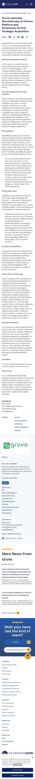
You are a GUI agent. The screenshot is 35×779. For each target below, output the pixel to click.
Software (17, 430)
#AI (3, 490)
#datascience (6, 513)
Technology (18, 424)
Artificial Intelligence (21, 427)
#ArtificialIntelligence (9, 493)
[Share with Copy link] (26, 37)
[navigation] (31, 4)
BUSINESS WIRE (26, 43)
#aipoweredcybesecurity (10, 507)
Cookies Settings (17, 770)
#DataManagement (8, 501)
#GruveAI (5, 504)
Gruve (4, 64)
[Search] (27, 4)
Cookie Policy (17, 764)
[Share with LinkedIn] (9, 37)
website (13, 269)
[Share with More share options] (31, 37)
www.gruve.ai (24, 366)
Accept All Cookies (17, 775)
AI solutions (27, 80)
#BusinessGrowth (8, 495)
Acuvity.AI (5, 200)
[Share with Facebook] (18, 37)
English (5, 483)
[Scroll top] (27, 656)
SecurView (15, 103)
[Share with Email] (22, 37)
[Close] (32, 757)
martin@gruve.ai (7, 411)
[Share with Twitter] (14, 37)
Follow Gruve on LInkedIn (14, 538)
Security (17, 417)
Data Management (20, 420)
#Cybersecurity (7, 498)
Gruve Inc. (6, 46)
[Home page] (10, 4)
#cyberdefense (7, 510)
